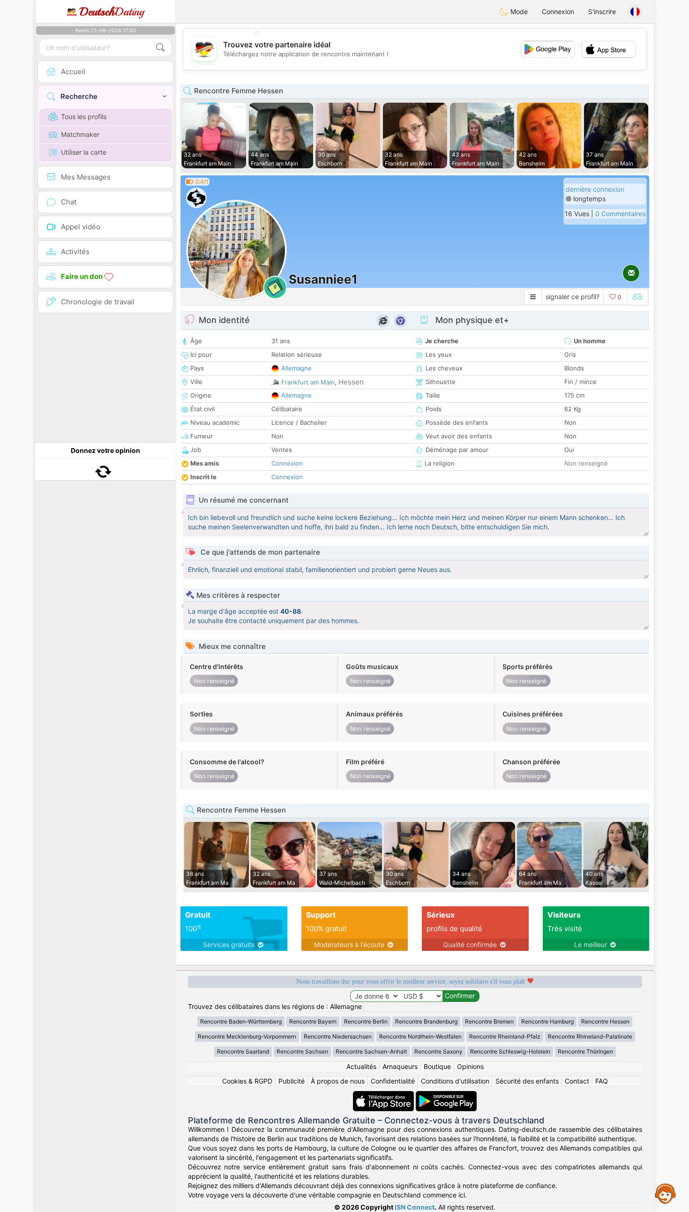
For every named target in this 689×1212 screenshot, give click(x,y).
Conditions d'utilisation (455, 1081)
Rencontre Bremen (489, 1021)
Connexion (558, 11)
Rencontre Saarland (243, 1051)
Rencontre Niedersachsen (338, 1036)
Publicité (291, 1081)
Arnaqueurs (400, 1066)
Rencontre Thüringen (585, 1051)
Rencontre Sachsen (302, 1051)
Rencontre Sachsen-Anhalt (371, 1051)
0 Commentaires (620, 214)
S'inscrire (602, 11)
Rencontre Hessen (605, 1021)
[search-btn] (160, 47)
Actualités (361, 1066)
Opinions (470, 1066)
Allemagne (296, 368)
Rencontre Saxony (438, 1051)
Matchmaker (80, 134)
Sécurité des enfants (527, 1081)
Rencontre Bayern (313, 1021)
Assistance (665, 1193)
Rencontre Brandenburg (426, 1021)
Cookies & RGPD (247, 1081)
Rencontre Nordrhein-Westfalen (420, 1036)
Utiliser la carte (83, 152)
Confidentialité (393, 1081)
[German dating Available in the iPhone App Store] (384, 1095)
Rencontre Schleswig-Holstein (510, 1051)
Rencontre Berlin (366, 1021)
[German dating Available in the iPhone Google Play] (446, 1095)
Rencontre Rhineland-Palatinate (590, 1036)
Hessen (351, 381)
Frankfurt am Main (308, 382)
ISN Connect (414, 1207)
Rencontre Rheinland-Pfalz (504, 1036)
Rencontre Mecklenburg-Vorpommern (247, 1036)
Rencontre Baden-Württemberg (241, 1021)
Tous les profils (83, 116)
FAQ (601, 1081)
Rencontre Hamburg (547, 1021)
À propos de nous (338, 1081)
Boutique (437, 1066)
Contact (577, 1081)
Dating (112, 12)
